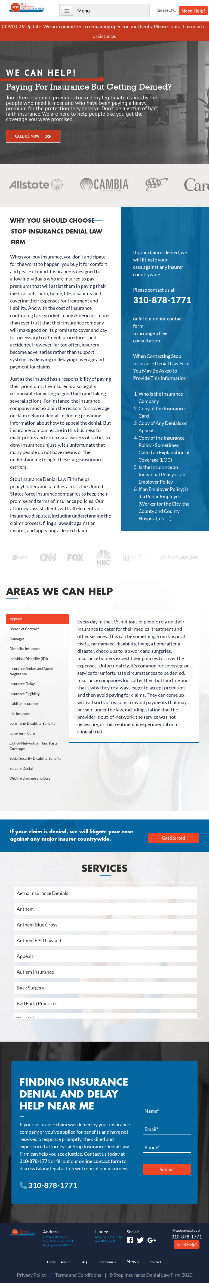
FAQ (84, 1262)
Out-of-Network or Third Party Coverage (34, 746)
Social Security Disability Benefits (35, 758)
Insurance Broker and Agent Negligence (31, 671)
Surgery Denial (21, 768)
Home (51, 1262)
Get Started (173, 838)
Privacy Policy (32, 1275)
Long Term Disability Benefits (32, 723)
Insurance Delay (22, 684)
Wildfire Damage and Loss (30, 778)
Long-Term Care (22, 733)
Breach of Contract (24, 629)
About (65, 1262)
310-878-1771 (166, 10)
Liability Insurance (24, 703)
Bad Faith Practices (37, 1003)
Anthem (25, 909)
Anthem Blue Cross (37, 925)
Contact (155, 1262)
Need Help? (193, 11)
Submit (167, 1169)
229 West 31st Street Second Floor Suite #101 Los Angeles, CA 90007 (58, 1241)
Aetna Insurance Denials (42, 893)
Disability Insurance (25, 649)
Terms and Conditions (78, 1275)
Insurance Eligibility (25, 694)
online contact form (100, 1161)
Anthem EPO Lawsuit (39, 940)
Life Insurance (20, 713)
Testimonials (107, 1262)
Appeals (16, 619)
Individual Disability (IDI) (29, 659)
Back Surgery (30, 988)
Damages (17, 639)
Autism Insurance (35, 972)
